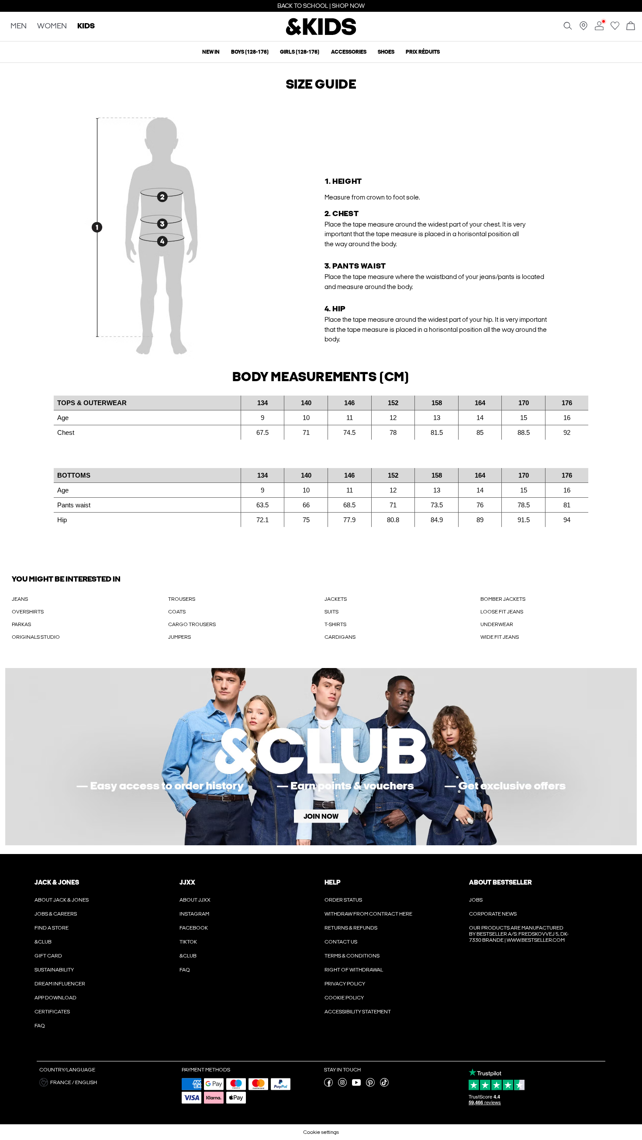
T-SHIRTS (335, 624)
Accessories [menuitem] (348, 52)
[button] (162, 229)
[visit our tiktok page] (384, 1085)
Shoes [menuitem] (386, 52)
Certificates (52, 1012)
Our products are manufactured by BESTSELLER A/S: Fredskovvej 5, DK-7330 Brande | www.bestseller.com (519, 934)
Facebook (193, 928)
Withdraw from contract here (368, 914)
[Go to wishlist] (615, 28)
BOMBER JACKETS (502, 599)
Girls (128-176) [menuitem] (299, 52)
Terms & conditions (352, 956)
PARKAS (21, 624)
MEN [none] (18, 26)
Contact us (340, 942)
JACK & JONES (57, 882)
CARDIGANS (340, 637)
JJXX (187, 882)
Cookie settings (321, 1132)
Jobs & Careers (56, 914)
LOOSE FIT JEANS (501, 612)
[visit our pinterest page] (370, 1085)
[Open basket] (630, 26)
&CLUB (43, 942)
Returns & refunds (350, 928)
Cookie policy (344, 998)
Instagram (194, 914)
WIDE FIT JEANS (499, 637)
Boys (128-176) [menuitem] (250, 52)
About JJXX (195, 900)
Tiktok (188, 942)
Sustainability (54, 970)
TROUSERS (181, 599)
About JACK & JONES (62, 900)
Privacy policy (344, 984)
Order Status (343, 900)
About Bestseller (500, 882)
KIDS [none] (86, 26)
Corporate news (493, 914)
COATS (177, 612)
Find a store (52, 928)
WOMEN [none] (52, 26)
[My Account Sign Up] (321, 756)
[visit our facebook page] (328, 1085)
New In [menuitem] (211, 52)
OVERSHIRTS (28, 612)
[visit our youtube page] (356, 1085)
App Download (55, 998)
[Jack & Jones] (321, 34)
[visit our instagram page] (342, 1085)
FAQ (40, 1026)
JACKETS (335, 599)
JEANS (20, 599)
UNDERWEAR (496, 624)
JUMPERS (179, 637)
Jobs (476, 900)
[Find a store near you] (583, 28)
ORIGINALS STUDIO (36, 637)
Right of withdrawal (353, 970)
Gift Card (48, 956)
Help (332, 882)
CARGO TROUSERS (192, 624)
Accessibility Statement (357, 1012)
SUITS (331, 612)
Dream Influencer (60, 984)
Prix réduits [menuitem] (423, 52)
